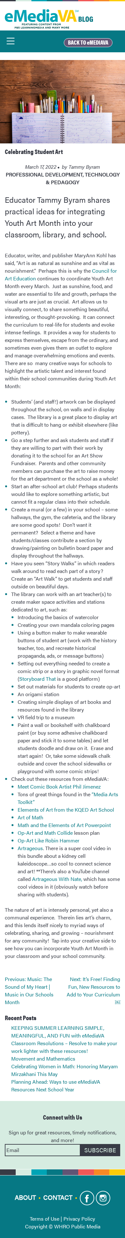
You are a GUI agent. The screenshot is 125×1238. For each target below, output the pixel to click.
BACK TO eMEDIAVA (88, 42)
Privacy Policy (79, 1218)
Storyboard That (37, 678)
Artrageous (30, 848)
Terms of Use (44, 1218)
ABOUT (25, 1196)
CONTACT (57, 1196)
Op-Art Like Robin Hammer (48, 840)
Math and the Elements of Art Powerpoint (64, 825)
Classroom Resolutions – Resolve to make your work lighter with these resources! (64, 1046)
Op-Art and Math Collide (45, 832)
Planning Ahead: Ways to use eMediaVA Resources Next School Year (55, 1085)
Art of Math (30, 817)
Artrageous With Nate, (56, 879)
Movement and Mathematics (43, 1058)
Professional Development (44, 174)
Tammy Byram (84, 166)
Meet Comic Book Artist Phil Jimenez (59, 786)
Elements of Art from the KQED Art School (66, 809)
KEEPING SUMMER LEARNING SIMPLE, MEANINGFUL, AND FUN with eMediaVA (57, 1031)
